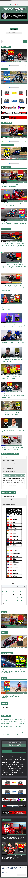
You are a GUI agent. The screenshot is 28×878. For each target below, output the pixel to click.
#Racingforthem (9, 719)
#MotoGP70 (3, 719)
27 (13, 600)
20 (13, 597)
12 (10, 595)
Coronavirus (16, 719)
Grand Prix (7, 721)
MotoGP (5, 726)
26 (10, 600)
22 (21, 597)
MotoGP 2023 (20, 730)
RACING (7, 732)
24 (3, 600)
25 (6, 600)
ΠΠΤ (2, 736)
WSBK (8, 734)
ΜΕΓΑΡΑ (24, 734)
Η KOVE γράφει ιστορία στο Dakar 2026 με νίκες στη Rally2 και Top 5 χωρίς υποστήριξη (13, 696)
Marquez (3, 723)
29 (21, 600)
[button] (14, 457)
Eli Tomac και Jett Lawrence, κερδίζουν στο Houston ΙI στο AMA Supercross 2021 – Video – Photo (13, 671)
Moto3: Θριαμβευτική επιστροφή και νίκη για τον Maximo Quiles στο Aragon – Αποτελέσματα (13, 222)
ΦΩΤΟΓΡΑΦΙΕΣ (9, 736)
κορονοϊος (14, 736)
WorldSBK (3, 734)
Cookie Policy (4, 872)
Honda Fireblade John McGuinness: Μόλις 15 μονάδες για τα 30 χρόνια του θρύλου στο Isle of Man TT (13, 395)
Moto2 (17, 723)
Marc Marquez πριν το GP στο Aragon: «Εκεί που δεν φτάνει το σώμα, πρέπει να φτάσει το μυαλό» (13, 307)
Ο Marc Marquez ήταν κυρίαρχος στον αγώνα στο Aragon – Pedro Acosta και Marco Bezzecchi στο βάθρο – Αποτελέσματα (13, 185)
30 (24, 600)
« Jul (2, 608)
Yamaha (12, 734)
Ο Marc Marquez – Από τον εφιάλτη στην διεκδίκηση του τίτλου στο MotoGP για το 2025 (12, 857)
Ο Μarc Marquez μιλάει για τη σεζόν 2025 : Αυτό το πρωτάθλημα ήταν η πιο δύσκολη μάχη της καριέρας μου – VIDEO (13, 838)
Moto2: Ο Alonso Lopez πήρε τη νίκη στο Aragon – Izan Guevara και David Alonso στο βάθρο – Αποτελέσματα (13, 204)
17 (3, 597)
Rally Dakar (11, 732)
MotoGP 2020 (8, 728)
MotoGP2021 (19, 729)
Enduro (2, 721)
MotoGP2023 (14, 730)
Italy (15, 721)
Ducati (23, 719)
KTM (19, 721)
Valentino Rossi (19, 732)
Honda (12, 721)
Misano (14, 723)
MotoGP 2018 (12, 726)
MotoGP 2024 (10, 768)
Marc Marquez (23, 721)
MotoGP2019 (19, 726)
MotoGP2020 (3, 728)
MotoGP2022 (3, 730)
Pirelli (4, 732)
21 (17, 597)
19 (10, 597)
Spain (14, 732)
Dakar (20, 719)
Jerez (17, 721)
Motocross (21, 723)
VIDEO (23, 733)
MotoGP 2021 (14, 729)
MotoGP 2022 (9, 730)
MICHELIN (9, 723)
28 (17, 600)
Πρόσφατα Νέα (6, 229)
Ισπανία (21, 734)
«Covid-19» (17, 734)
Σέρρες (4, 736)
